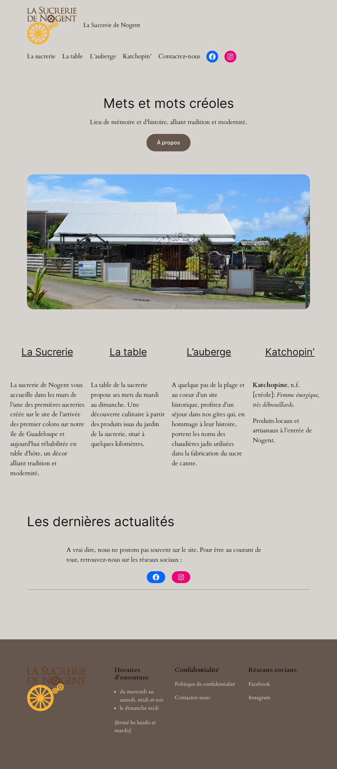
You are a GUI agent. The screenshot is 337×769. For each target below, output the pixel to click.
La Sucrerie (47, 352)
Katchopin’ (290, 352)
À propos (168, 142)
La (116, 352)
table (135, 352)
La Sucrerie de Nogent (111, 25)
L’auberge (209, 352)
